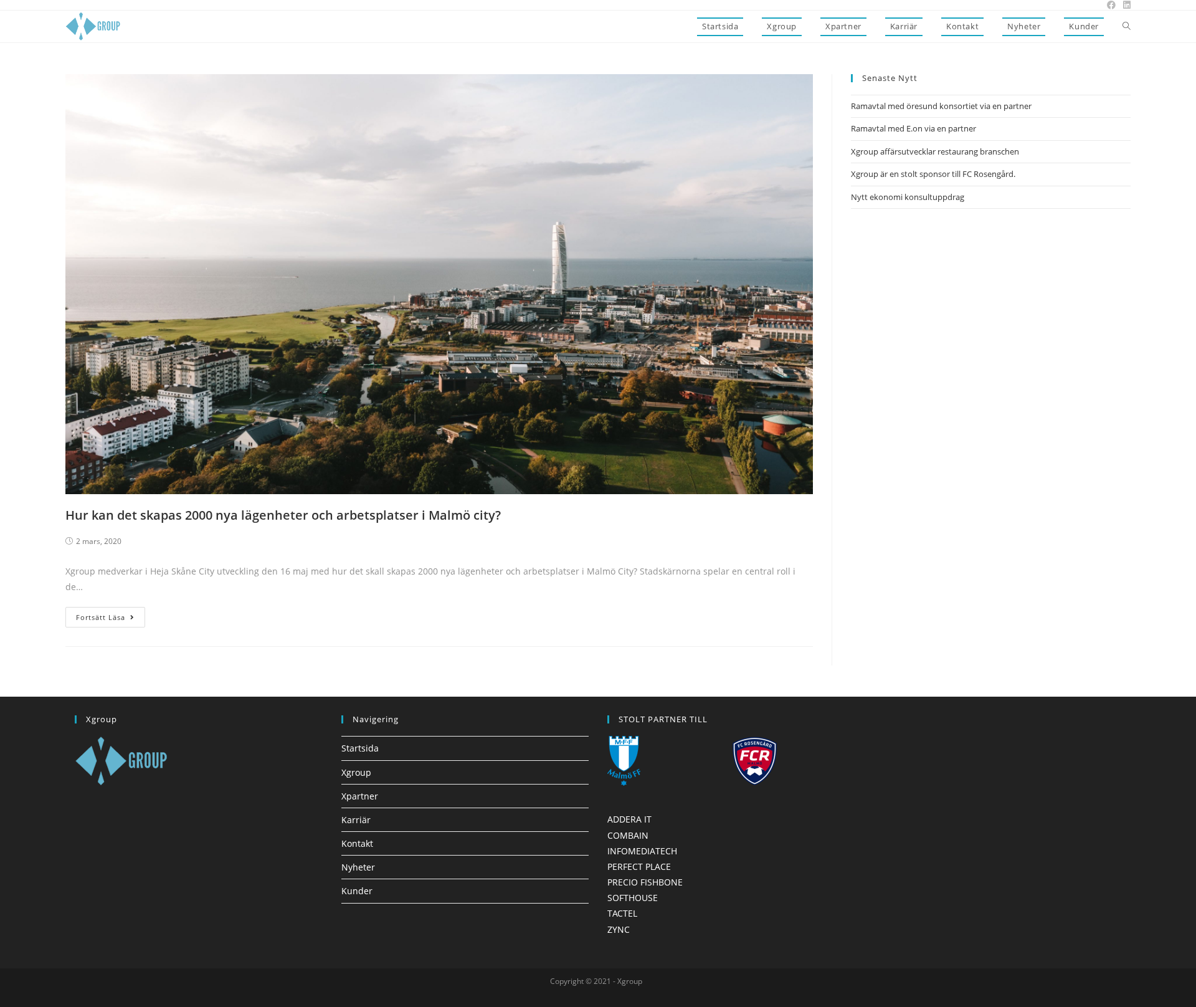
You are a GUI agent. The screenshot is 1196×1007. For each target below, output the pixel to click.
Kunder (357, 891)
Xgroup (356, 772)
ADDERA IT (629, 819)
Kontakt (357, 843)
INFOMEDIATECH (642, 851)
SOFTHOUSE (632, 898)
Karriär (356, 820)
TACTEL (622, 913)
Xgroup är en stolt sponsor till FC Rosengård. (933, 173)
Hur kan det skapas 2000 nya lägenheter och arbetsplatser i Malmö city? (283, 515)
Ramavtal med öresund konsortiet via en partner (941, 106)
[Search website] (1126, 26)
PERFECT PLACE (639, 866)
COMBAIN (627, 835)
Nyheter (358, 867)
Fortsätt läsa (100, 617)
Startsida (360, 748)
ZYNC (618, 929)
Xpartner (359, 796)
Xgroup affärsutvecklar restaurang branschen (935, 151)
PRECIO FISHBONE (645, 882)
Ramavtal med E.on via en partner (913, 128)
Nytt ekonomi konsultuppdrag (907, 197)
